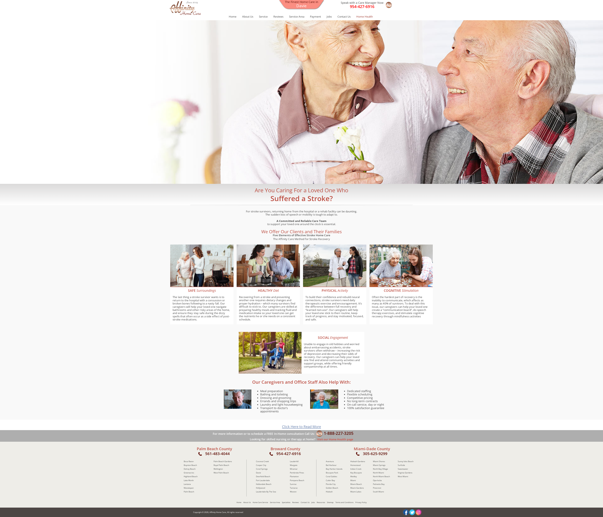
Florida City (331, 484)
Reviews (278, 16)
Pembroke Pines (297, 472)
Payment (315, 16)
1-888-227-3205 (338, 433)
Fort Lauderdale (263, 480)
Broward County (285, 448)
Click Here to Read (301, 426)
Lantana (187, 484)
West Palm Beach (221, 472)
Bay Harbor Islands (334, 469)
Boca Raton (189, 461)
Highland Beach (191, 476)
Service (263, 16)
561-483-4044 (217, 453)
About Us (247, 16)
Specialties (286, 502)
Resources (321, 502)
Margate (293, 465)
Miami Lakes (355, 491)
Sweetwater (403, 469)
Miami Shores (379, 461)
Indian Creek (355, 469)
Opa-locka (377, 480)
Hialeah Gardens (357, 461)
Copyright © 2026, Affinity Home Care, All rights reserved (218, 512)
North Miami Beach (381, 476)
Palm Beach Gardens (223, 461)
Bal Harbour (331, 465)
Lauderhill (294, 461)
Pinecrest (377, 488)
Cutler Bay (330, 480)
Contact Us (344, 16)
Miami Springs (379, 465)
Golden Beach (332, 488)
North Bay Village (380, 469)
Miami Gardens (357, 488)
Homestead (355, 465)
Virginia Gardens (405, 472)
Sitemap (330, 502)
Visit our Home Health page (335, 439)
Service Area (296, 16)
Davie (258, 472)
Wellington (218, 469)
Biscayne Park (332, 472)
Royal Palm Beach (221, 465)
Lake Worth (189, 480)
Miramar (294, 469)
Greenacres (189, 472)
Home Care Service (260, 502)
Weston (293, 491)
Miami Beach (356, 484)
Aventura (330, 461)
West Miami (403, 476)
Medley (353, 476)
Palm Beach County (214, 448)
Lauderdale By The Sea (266, 491)
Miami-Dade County (372, 448)
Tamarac (294, 488)
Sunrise (293, 484)
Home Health (364, 16)
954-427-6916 (288, 453)
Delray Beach (190, 469)
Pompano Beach (297, 480)
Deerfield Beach (263, 476)
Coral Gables (331, 476)
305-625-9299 (375, 453)
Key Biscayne (356, 472)
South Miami (378, 491)
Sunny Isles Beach (405, 461)
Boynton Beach (190, 465)
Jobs (329, 16)
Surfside (401, 465)
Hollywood (260, 488)
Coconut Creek (262, 461)
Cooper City (261, 465)
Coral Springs (262, 469)
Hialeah (329, 491)
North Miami (378, 472)
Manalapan (189, 488)
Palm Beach (189, 491)
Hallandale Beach (263, 484)
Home (232, 16)
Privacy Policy (361, 502)
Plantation (294, 476)
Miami (353, 480)
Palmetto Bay (379, 484)
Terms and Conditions (344, 502)
